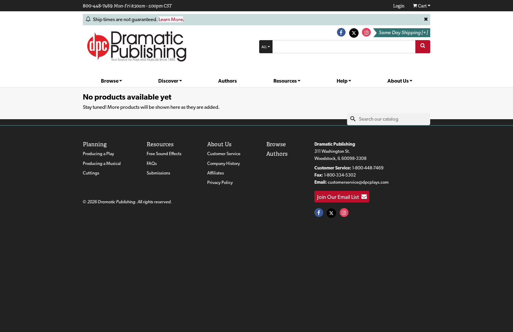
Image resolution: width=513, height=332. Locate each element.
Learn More (171, 19)
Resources (285, 81)
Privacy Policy (220, 182)
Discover (168, 81)
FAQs (152, 163)
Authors (227, 81)
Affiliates (215, 173)
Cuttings (91, 173)
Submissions (158, 173)
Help (343, 81)
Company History (223, 163)
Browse (110, 81)
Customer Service (223, 153)
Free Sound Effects (164, 153)
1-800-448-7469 (368, 168)
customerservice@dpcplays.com (358, 182)
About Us (398, 81)
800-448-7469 (98, 5)
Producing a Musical (102, 163)
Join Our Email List (339, 196)
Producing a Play (98, 153)
